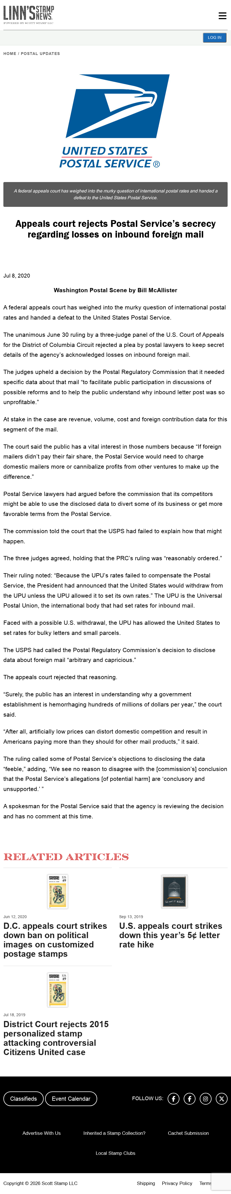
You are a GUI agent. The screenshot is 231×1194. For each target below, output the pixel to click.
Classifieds (23, 1099)
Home (9, 53)
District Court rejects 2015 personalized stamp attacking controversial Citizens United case (56, 1038)
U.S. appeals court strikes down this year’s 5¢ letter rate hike (171, 935)
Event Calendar (71, 1099)
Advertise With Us (42, 1133)
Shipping (146, 1183)
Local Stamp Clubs (116, 1153)
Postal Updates (40, 53)
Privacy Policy (177, 1183)
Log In (214, 37)
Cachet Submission (188, 1133)
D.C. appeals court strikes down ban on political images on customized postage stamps (55, 939)
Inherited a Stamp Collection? (114, 1133)
